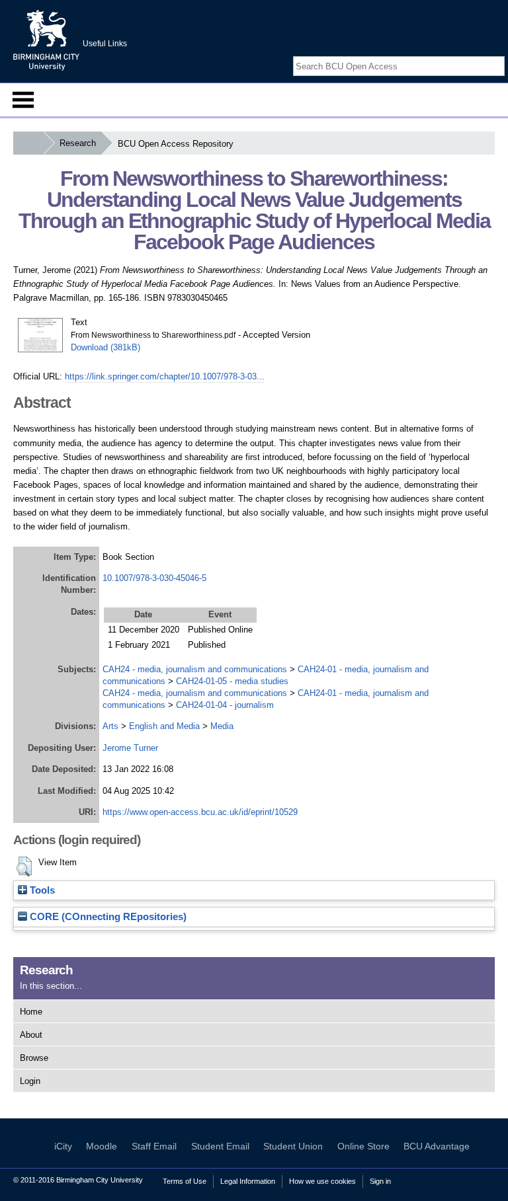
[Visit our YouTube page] (498, 54)
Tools (41, 890)
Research (78, 143)
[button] (24, 866)
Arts (110, 726)
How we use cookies (322, 1181)
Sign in (380, 1181)
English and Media (164, 726)
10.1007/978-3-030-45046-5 (154, 578)
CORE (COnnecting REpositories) (107, 916)
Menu (23, 100)
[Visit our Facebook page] (467, 54)
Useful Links (105, 44)
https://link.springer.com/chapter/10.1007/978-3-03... (165, 376)
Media (221, 726)
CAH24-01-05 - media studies (232, 681)
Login (30, 1081)
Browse (34, 1058)
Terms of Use (184, 1181)
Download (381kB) (105, 347)
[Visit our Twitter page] (482, 54)
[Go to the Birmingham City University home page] (46, 40)
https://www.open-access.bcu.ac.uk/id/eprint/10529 (200, 812)
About (31, 1035)
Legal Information (247, 1181)
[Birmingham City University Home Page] (28, 143)
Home (31, 1012)
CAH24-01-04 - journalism (225, 705)
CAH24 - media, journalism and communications (195, 669)
